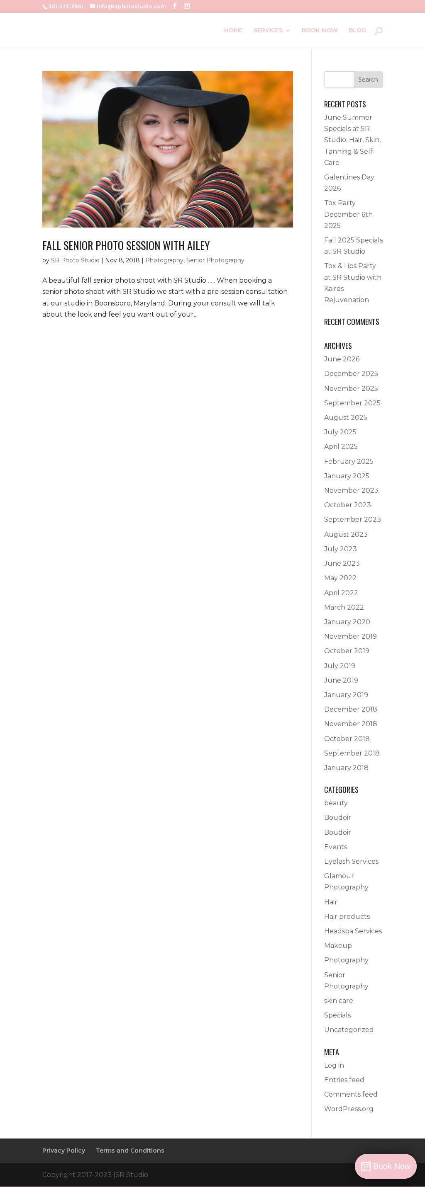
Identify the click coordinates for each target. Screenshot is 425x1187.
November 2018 (350, 724)
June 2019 (341, 680)
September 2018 (352, 753)
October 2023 (347, 505)
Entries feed (344, 1080)
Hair (330, 902)
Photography (164, 260)
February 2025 (349, 461)
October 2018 (347, 739)
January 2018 (346, 768)
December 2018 (350, 709)
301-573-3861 (65, 6)
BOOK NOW (320, 30)
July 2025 (340, 432)
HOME (233, 30)
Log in (334, 1065)
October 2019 (346, 651)
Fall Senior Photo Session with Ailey (126, 245)
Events (335, 847)
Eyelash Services (351, 861)
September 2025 (352, 403)
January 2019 (346, 695)
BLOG (357, 30)
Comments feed (351, 1094)
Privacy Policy (63, 1150)
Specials (337, 1015)
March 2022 (344, 607)
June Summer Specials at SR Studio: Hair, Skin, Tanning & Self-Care (352, 140)
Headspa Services (353, 931)
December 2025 (351, 374)
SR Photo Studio (75, 260)
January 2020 (347, 622)
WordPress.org (349, 1109)
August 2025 (345, 418)
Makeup (338, 946)
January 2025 (346, 476)
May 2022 (340, 578)
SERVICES (268, 30)
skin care (338, 1001)
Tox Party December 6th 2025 (348, 214)
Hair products (347, 917)
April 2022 (341, 593)
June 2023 (342, 563)
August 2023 (346, 534)
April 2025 (341, 447)
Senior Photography (215, 260)
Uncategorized (349, 1030)
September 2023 (352, 519)
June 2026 (341, 359)
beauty (336, 803)
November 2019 (350, 636)
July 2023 (340, 549)
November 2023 (351, 490)
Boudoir (337, 817)
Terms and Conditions (130, 1150)
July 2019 (339, 666)
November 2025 (351, 388)
